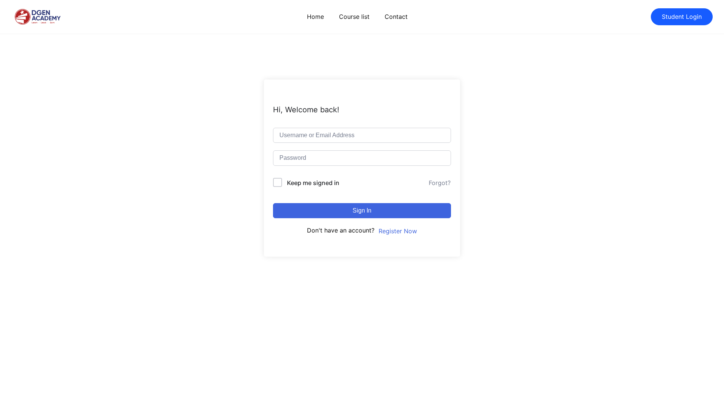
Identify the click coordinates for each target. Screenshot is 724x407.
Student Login (682, 16)
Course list (354, 16)
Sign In (362, 210)
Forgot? (440, 183)
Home (315, 16)
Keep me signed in (313, 183)
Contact (396, 16)
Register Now (398, 231)
